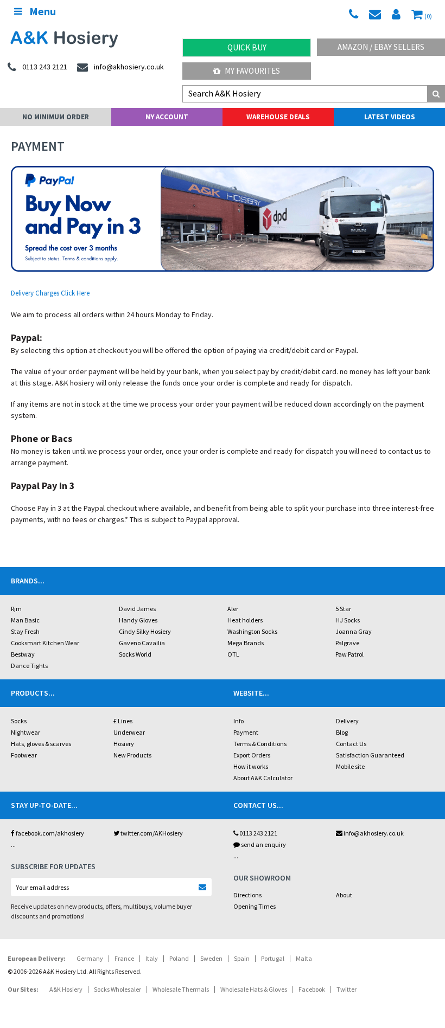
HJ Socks (347, 620)
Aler (232, 609)
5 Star (343, 609)
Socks (19, 721)
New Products (132, 755)
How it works (250, 766)
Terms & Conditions (260, 744)
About (344, 895)
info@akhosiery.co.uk (374, 833)
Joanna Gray (353, 631)
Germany (90, 958)
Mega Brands (245, 643)
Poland (179, 958)
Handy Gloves (138, 620)
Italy (151, 958)
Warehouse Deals (278, 116)
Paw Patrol (349, 654)
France (124, 958)
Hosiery (123, 744)
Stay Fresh (25, 631)
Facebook (311, 989)
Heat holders (245, 620)
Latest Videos (389, 116)
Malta (304, 958)
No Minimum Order (55, 116)
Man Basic (25, 620)
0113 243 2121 (257, 833)
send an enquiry (263, 844)
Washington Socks (252, 631)
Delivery (347, 721)
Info (238, 721)
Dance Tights (29, 665)
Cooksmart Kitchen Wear (45, 643)
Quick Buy (246, 47)
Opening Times (254, 906)
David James (137, 609)
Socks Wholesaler (117, 989)
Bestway (23, 654)
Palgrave (347, 643)
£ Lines (122, 721)
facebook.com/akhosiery (49, 833)
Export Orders (251, 755)
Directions (247, 895)
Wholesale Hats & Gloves (253, 989)
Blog (342, 732)
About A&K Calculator (263, 778)
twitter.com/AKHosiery (151, 833)
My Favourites (251, 71)
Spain (242, 958)
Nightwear (25, 732)
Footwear (24, 755)
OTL (233, 654)
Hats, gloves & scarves (41, 744)
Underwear (129, 732)
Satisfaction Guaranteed (370, 755)
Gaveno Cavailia (142, 643)
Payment (245, 732)
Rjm (16, 609)
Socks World (135, 654)
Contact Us (351, 744)
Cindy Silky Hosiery (145, 631)
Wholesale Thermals (180, 989)
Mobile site (350, 766)
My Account (166, 116)
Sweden (211, 958)
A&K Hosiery (65, 989)
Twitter (346, 989)
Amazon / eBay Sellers (381, 47)
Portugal (272, 958)
